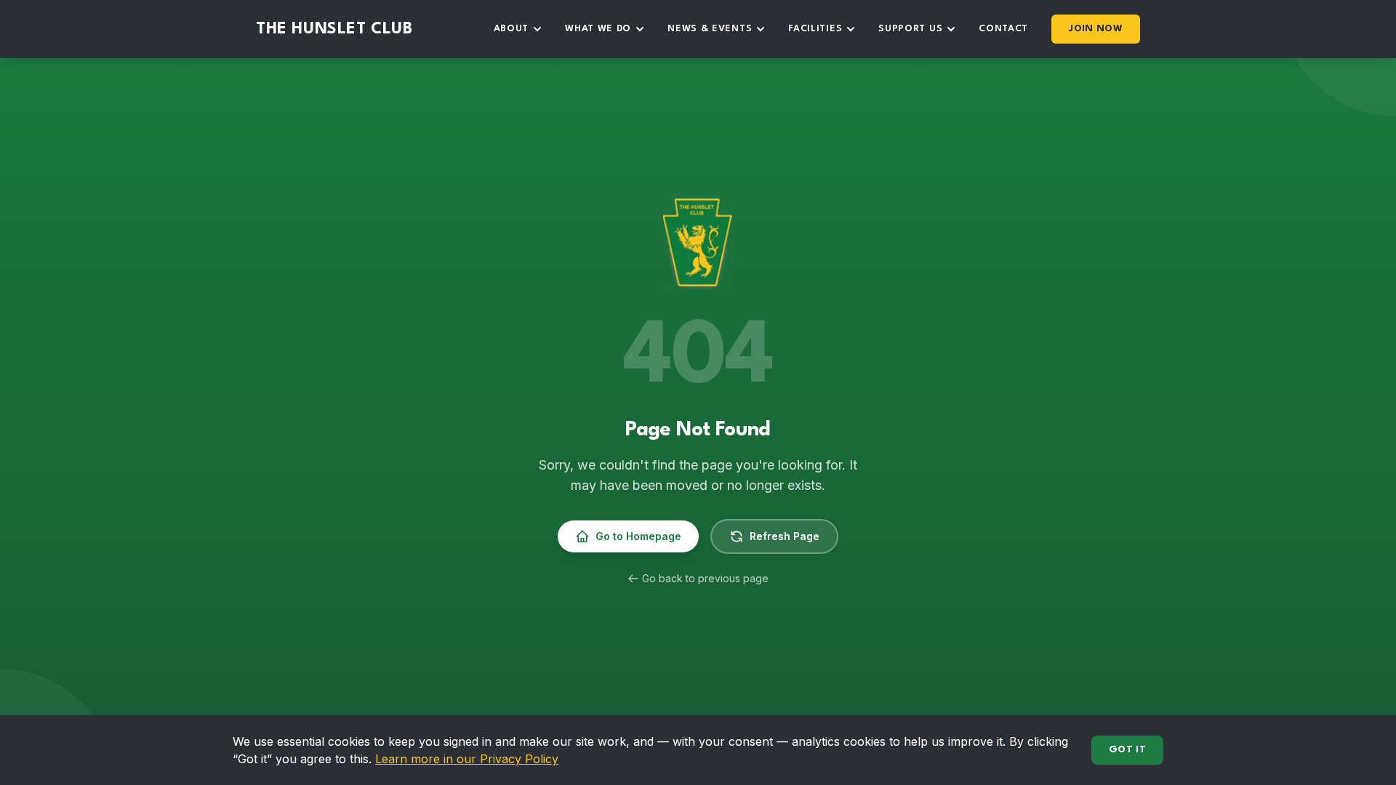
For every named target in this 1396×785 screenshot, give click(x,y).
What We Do (598, 28)
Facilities (815, 28)
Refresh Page (784, 536)
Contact (1003, 28)
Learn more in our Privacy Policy (466, 759)
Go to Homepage (638, 536)
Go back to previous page (705, 578)
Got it (1127, 749)
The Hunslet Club (334, 29)
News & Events (709, 28)
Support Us (910, 28)
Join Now (1096, 28)
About (511, 28)
